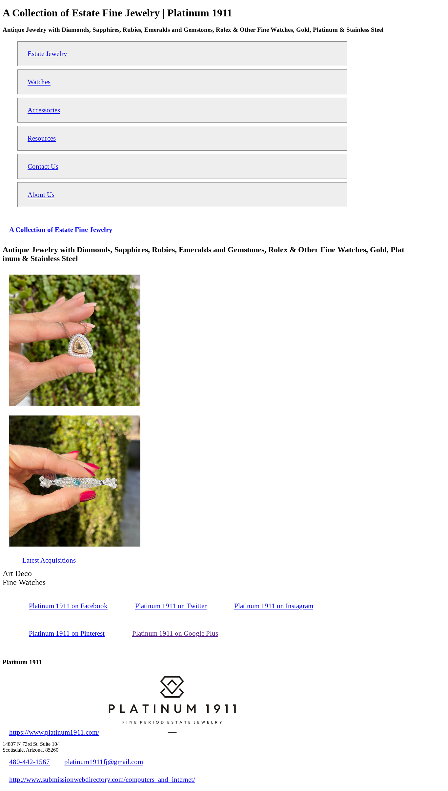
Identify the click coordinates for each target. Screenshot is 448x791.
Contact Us (43, 166)
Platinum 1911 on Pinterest (67, 633)
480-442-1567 (29, 761)
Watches (39, 82)
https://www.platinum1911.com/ (54, 732)
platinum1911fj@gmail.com (103, 761)
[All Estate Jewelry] (9, 562)
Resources (42, 138)
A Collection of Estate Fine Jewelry (60, 229)
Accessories (44, 110)
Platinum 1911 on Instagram (273, 605)
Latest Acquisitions (49, 560)
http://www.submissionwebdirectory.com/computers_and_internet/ (102, 779)
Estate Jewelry (47, 53)
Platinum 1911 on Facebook (68, 605)
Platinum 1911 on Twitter (171, 605)
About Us (41, 194)
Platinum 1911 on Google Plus (175, 633)
